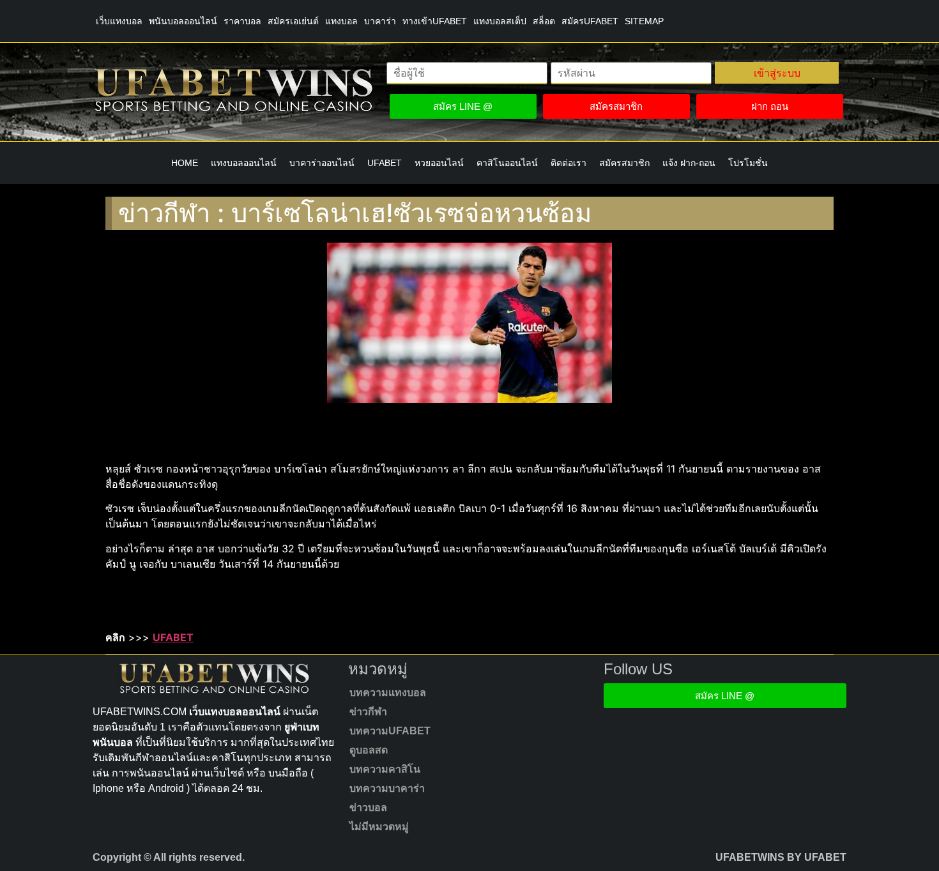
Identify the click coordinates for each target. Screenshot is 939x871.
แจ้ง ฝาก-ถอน (688, 163)
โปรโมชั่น (748, 163)
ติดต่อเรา (568, 163)
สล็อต (544, 21)
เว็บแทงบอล (119, 21)
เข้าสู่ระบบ (777, 72)
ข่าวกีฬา (368, 711)
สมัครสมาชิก (624, 163)
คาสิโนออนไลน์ (507, 163)
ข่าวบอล (368, 807)
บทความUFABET (390, 730)
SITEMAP (644, 21)
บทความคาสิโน (384, 769)
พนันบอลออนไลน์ (183, 21)
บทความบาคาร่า (387, 788)
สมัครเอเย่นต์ (293, 21)
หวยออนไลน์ (439, 163)
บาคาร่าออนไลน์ (322, 163)
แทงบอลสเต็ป (499, 21)
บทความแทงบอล (387, 692)
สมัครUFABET (589, 21)
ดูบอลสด (368, 750)
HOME (184, 163)
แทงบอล (341, 21)
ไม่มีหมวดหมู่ (379, 826)
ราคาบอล (242, 21)
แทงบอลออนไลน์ (244, 163)
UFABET (384, 163)
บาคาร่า (380, 21)
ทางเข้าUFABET (434, 21)
